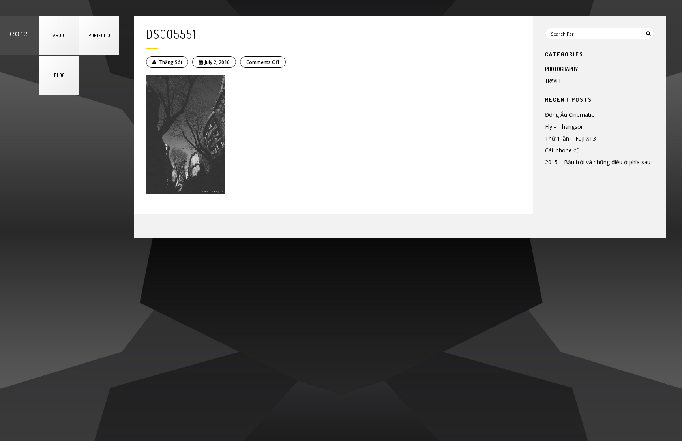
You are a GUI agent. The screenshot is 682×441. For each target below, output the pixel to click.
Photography (561, 69)
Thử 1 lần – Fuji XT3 (570, 138)
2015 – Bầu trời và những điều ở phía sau (597, 162)
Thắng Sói (170, 62)
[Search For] (648, 33)
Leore (16, 32)
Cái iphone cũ (562, 150)
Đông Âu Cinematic (569, 114)
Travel (553, 80)
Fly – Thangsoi (563, 126)
